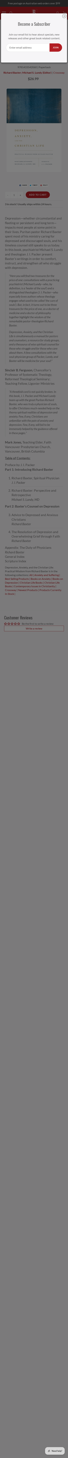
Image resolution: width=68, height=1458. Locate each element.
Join (56, 47)
